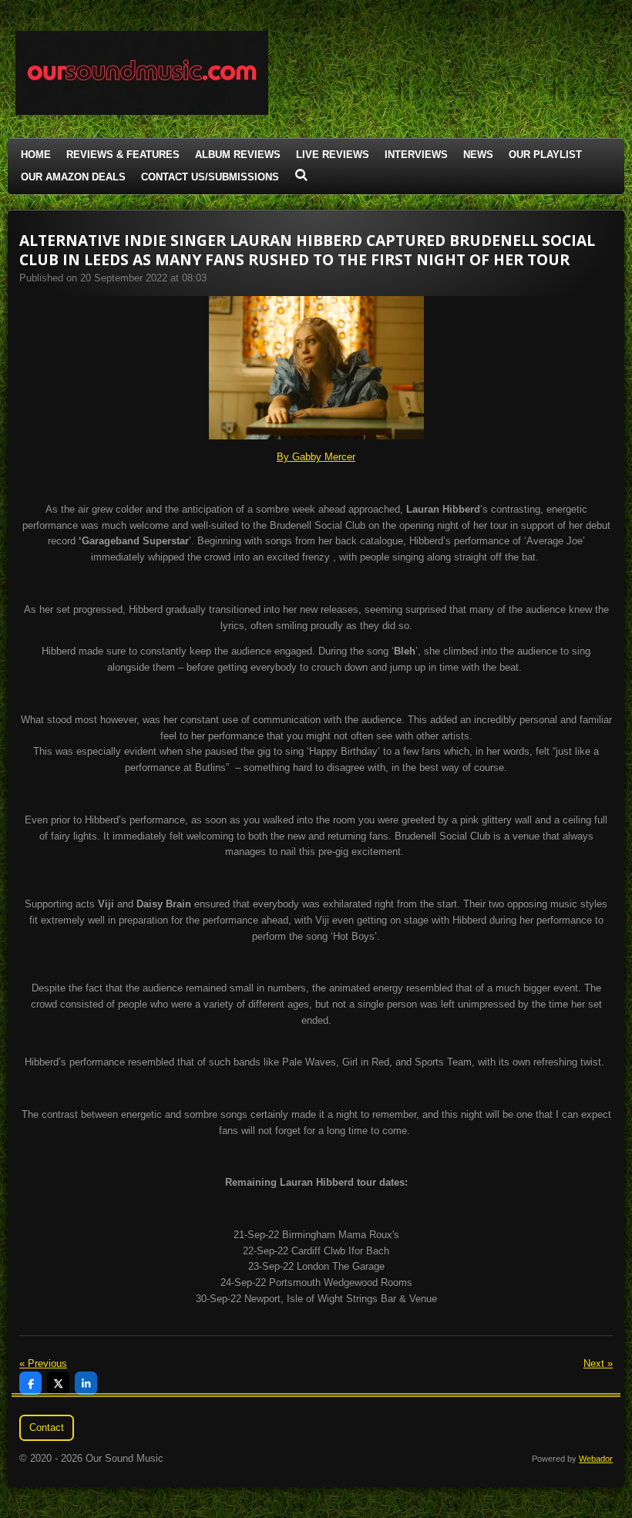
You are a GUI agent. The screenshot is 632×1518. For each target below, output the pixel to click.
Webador (596, 1458)
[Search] (301, 175)
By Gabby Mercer (316, 457)
